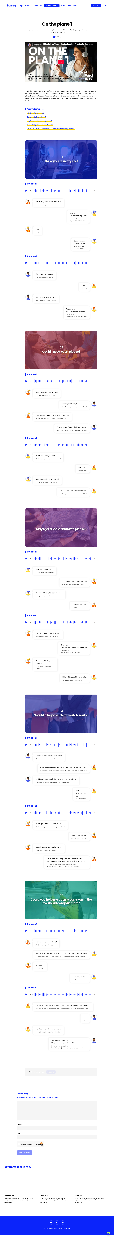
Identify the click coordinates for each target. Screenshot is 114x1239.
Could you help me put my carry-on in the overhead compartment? (51, 129)
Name (19, 1124)
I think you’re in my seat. (35, 113)
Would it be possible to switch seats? (40, 125)
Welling (58, 37)
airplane (51, 1072)
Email (19, 1133)
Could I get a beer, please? (36, 117)
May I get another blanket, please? (39, 121)
